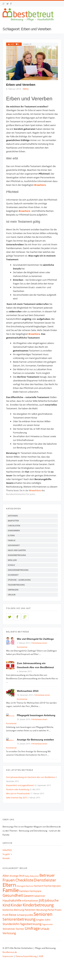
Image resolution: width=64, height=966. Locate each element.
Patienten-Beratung (36, 909)
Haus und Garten (17, 550)
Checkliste (24, 880)
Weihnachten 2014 (27, 691)
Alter (6, 876)
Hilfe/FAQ (7, 850)
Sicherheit (13, 575)
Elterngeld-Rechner (25, 886)
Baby (27, 876)
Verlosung (9, 933)
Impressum (8, 956)
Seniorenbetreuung (18, 570)
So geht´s (7, 854)
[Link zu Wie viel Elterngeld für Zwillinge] (11, 641)
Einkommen (14, 530)
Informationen (30, 900)
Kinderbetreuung (17, 555)
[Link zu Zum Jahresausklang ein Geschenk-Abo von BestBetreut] (11, 666)
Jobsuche (52, 900)
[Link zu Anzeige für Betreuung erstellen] (11, 739)
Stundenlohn (11, 924)
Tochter (20, 928)
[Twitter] (7, 3)
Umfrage (32, 928)
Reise (12, 915)
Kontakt (6, 858)
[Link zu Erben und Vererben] (32, 63)
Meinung (19, 909)
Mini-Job (12, 560)
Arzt (22, 876)
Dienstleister (45, 880)
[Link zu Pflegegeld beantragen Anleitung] (11, 715)
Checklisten (14, 525)
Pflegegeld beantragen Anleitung (36, 715)
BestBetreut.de (10, 952)
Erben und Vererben (20, 84)
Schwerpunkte (25, 915)
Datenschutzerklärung (26, 956)
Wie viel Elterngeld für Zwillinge (35, 639)
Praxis (58, 909)
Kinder (16, 905)
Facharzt (39, 885)
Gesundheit (14, 545)
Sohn (48, 919)
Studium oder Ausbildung (17, 789)
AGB (41, 956)
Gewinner (39, 895)
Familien (24, 891)
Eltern (11, 535)
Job (41, 900)
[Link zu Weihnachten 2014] (11, 693)
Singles (40, 919)
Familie (27, 44)
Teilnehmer (9, 928)
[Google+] (25, 617)
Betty (26, 88)
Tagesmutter (47, 924)
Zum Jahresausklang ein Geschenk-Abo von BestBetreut (30, 777)
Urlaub (11, 594)
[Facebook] (10, 3)
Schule (11, 565)
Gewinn (29, 896)
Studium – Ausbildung (19, 580)
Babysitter (13, 520)
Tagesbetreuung (16, 584)
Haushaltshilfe (12, 900)
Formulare (35, 891)
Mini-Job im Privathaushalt (18, 793)
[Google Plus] (4, 3)
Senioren (43, 914)
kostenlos (8, 909)
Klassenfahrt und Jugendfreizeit (20, 785)
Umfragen (13, 589)
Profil (5, 915)
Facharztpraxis (52, 885)
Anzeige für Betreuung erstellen (35, 739)
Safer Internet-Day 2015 (16, 797)
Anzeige (14, 875)
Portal (50, 909)
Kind (6, 905)
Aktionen (13, 515)
